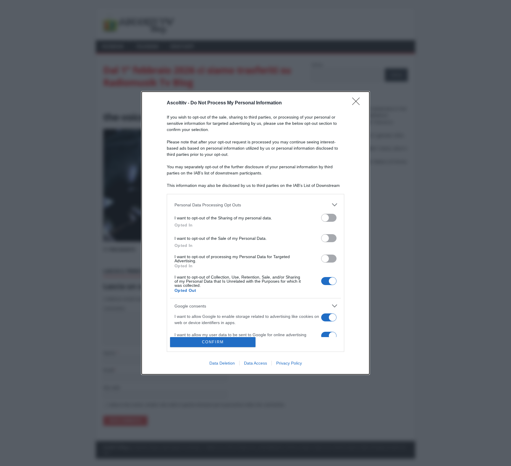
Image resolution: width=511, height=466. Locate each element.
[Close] (357, 103)
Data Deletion (222, 363)
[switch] (329, 218)
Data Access (255, 363)
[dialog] (255, 233)
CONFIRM (213, 342)
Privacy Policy (289, 363)
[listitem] (255, 205)
